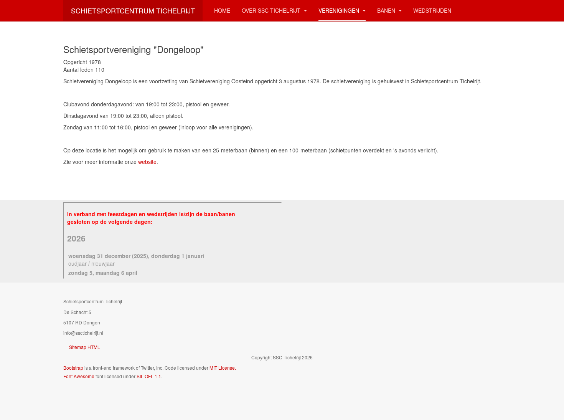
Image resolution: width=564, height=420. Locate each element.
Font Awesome (78, 376)
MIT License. (222, 367)
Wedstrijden (432, 10)
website (147, 161)
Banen (387, 10)
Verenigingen (339, 10)
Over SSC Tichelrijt (272, 10)
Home (222, 10)
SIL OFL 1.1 (149, 376)
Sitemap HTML (84, 347)
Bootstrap (73, 367)
